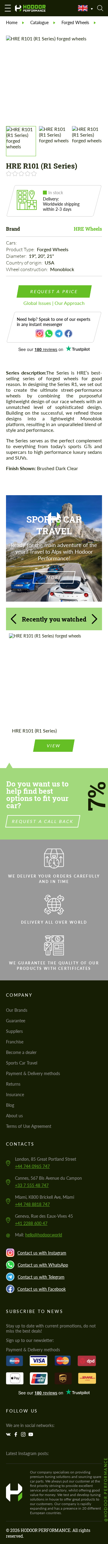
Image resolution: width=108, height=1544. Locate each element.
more (54, 577)
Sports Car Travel (21, 1062)
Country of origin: (25, 263)
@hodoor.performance (105, 1489)
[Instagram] (24, 1434)
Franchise (14, 1041)
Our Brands (16, 1010)
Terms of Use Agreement (28, 1126)
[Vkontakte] (9, 1434)
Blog (10, 1105)
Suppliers (14, 1031)
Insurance (15, 1094)
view (54, 745)
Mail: (38, 1234)
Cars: (12, 243)
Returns (13, 1084)
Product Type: (21, 249)
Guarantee (15, 1020)
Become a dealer (21, 1052)
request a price (54, 291)
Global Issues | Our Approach (54, 303)
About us (14, 1115)
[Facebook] (17, 1434)
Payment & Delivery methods (33, 1073)
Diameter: (17, 256)
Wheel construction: (27, 269)
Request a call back (43, 821)
